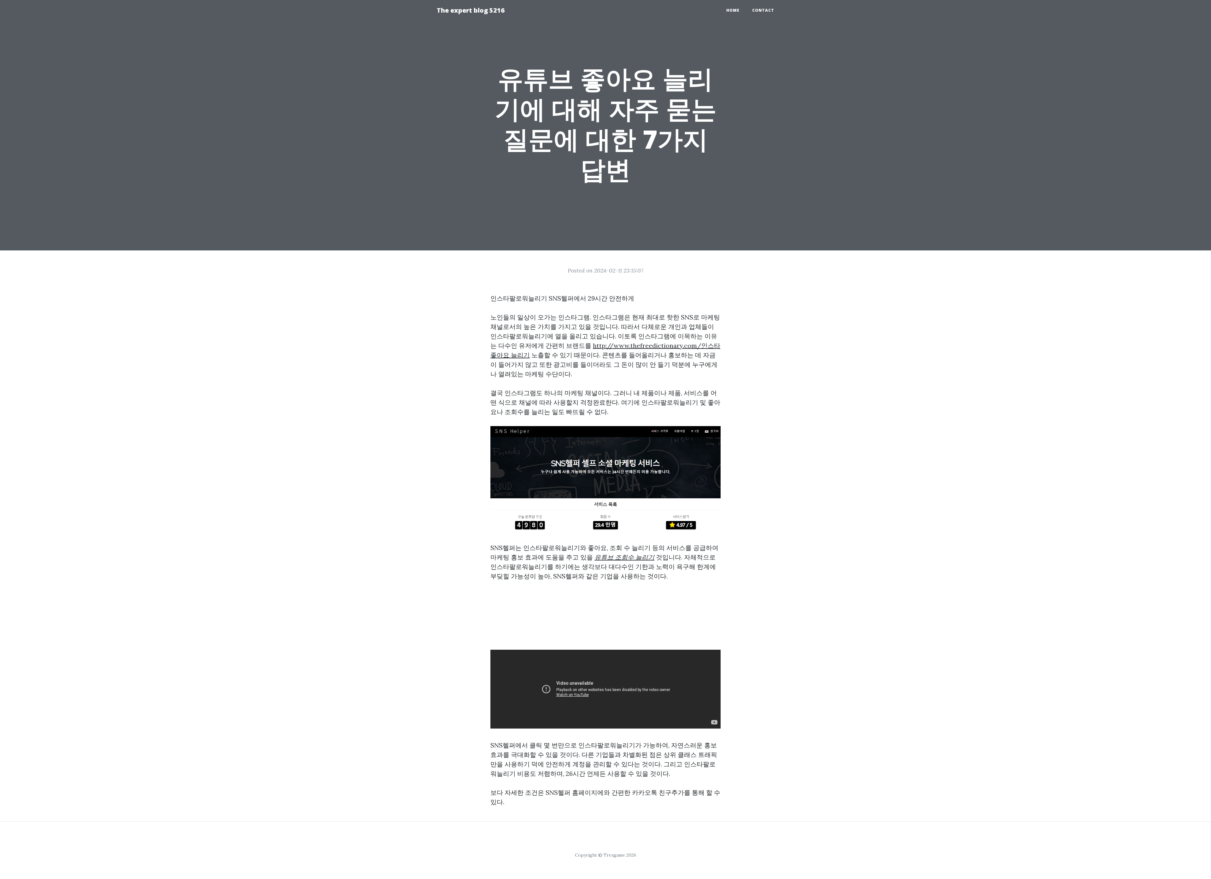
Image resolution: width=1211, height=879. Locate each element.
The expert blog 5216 (471, 10)
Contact (763, 10)
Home (733, 10)
